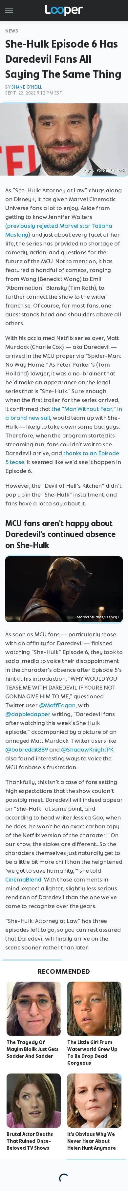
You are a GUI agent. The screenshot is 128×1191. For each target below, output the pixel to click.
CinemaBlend (23, 879)
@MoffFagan (57, 705)
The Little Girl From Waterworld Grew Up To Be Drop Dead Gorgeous (92, 1052)
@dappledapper (28, 714)
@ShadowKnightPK (87, 750)
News (11, 31)
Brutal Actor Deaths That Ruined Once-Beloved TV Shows (30, 1141)
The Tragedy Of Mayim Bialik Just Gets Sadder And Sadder (32, 1049)
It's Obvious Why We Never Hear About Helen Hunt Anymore (91, 1141)
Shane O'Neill (26, 87)
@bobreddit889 (26, 750)
